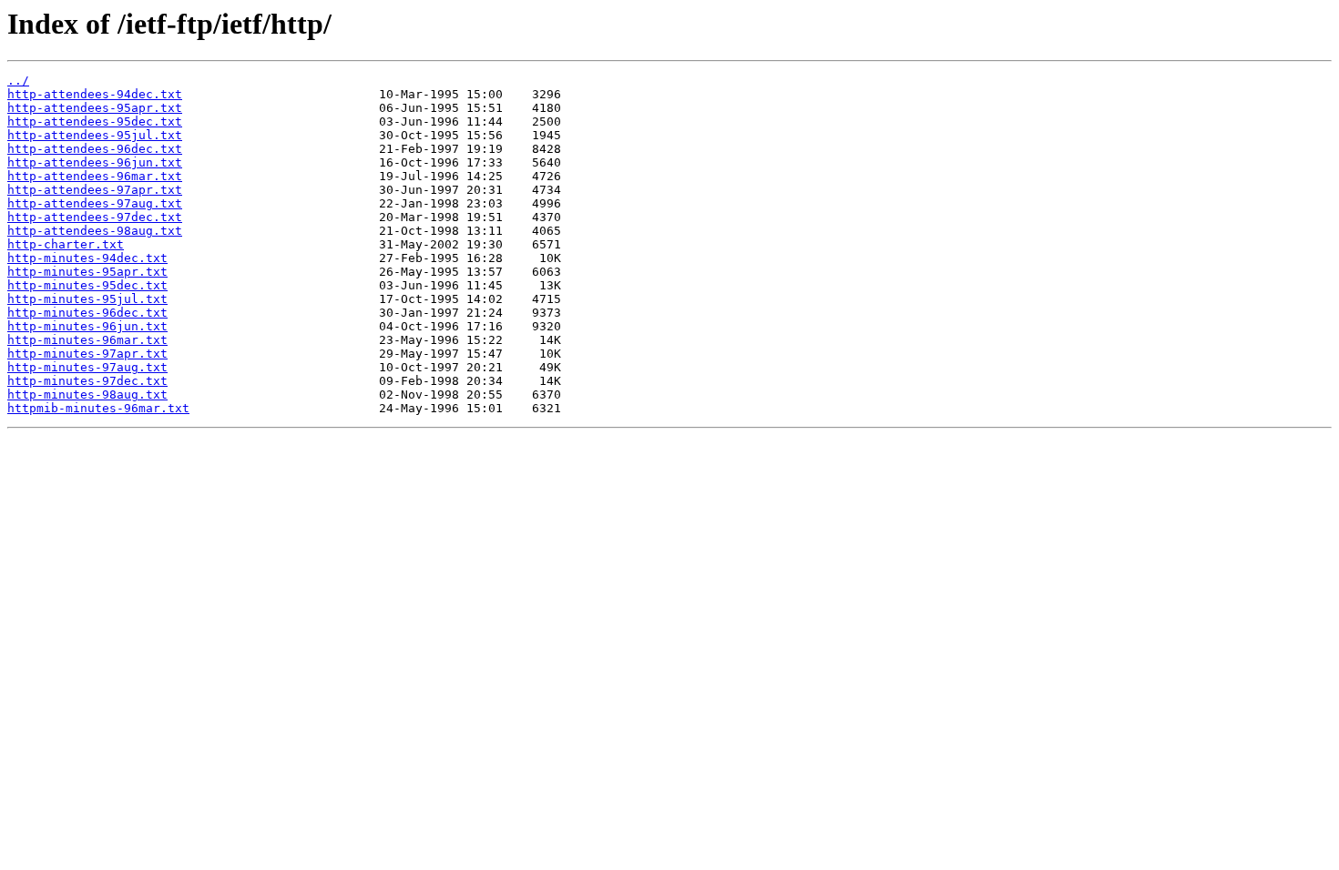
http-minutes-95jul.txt (87, 299)
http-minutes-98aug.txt (87, 394)
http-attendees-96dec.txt (94, 149)
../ (18, 80)
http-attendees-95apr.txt (94, 108)
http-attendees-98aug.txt (94, 231)
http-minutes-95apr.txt (87, 271)
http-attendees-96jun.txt (94, 162)
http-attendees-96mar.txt (94, 176)
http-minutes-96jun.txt (87, 326)
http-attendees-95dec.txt (94, 121)
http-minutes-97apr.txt (87, 353)
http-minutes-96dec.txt (87, 312)
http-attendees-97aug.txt (94, 203)
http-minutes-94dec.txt (87, 258)
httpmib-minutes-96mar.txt (98, 408)
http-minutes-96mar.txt (87, 340)
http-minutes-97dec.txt (87, 381)
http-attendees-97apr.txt (94, 190)
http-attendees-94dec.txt (94, 94)
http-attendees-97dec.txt (94, 217)
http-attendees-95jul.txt (94, 135)
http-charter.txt (65, 244)
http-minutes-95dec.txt (87, 285)
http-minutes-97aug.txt (87, 367)
